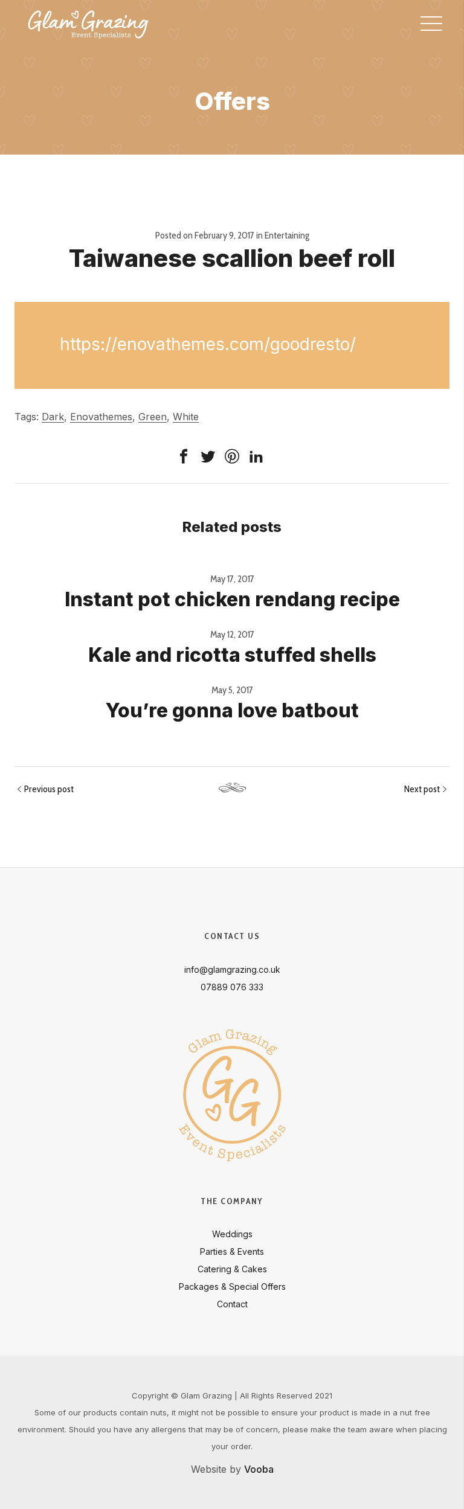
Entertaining (287, 235)
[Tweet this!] (208, 456)
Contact (232, 1304)
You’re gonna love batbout (232, 710)
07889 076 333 (232, 987)
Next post (422, 789)
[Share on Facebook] (184, 456)
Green (152, 417)
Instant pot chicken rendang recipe (232, 599)
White (186, 417)
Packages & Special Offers (232, 1286)
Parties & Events (232, 1251)
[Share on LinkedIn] (256, 456)
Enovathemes (101, 417)
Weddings (232, 1234)
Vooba (259, 1469)
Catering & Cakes (232, 1269)
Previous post (49, 789)
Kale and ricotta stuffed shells (232, 655)
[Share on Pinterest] (232, 456)
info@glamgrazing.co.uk (232, 969)
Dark (53, 417)
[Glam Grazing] (88, 24)
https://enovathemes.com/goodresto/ (208, 344)
